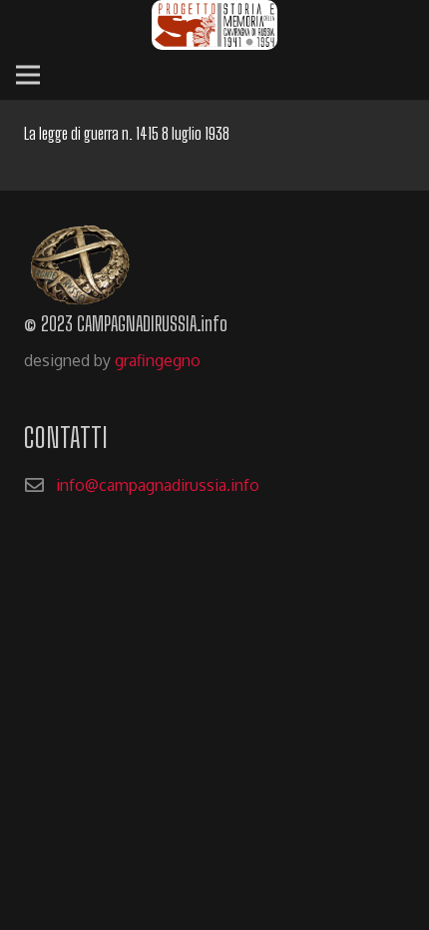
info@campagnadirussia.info (157, 485)
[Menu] (28, 75)
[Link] (214, 25)
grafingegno (158, 360)
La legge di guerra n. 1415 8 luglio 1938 (126, 133)
